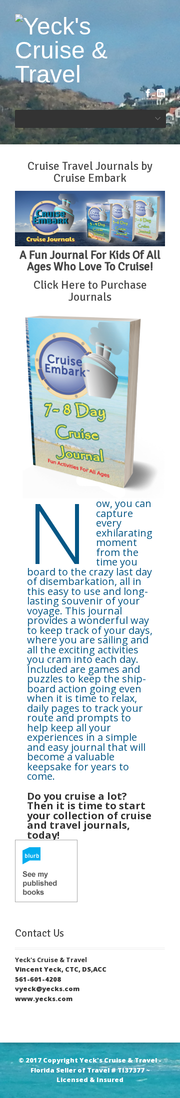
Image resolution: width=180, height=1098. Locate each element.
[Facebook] (148, 93)
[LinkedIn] (161, 93)
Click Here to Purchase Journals (90, 291)
